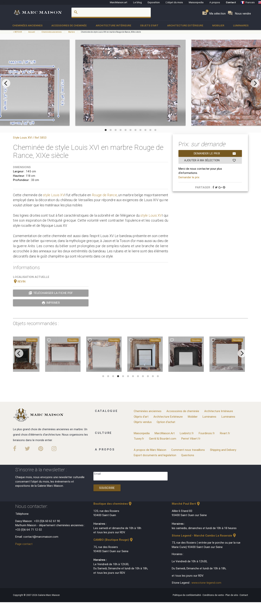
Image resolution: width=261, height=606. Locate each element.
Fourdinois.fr (207, 433)
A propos (214, 2)
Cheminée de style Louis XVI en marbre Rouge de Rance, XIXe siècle (111, 32)
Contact (231, 2)
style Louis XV (54, 195)
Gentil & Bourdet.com (162, 438)
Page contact (23, 544)
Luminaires (241, 25)
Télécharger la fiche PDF (50, 293)
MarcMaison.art (118, 2)
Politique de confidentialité (187, 595)
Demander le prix (215, 153)
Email (97, 473)
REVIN (19, 281)
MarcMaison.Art (165, 433)
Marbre (71, 32)
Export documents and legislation (155, 455)
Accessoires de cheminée (69, 25)
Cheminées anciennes (27, 25)
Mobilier (218, 25)
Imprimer (51, 303)
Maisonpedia (196, 2)
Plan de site (231, 595)
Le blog (137, 2)
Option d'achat (166, 422)
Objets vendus (143, 422)
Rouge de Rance (104, 195)
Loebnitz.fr (187, 433)
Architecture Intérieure (113, 25)
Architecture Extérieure (185, 25)
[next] (255, 83)
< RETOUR (17, 32)
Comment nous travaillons (188, 450)
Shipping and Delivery (223, 450)
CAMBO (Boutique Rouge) (113, 539)
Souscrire (107, 488)
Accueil (31, 32)
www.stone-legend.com (206, 582)
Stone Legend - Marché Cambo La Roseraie (204, 535)
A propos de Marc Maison (150, 450)
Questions (187, 455)
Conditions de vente (213, 595)
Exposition (154, 2)
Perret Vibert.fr (190, 438)
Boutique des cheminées (112, 503)
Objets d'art (149, 25)
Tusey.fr (139, 438)
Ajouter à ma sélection (210, 160)
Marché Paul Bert (186, 503)
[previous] (6, 83)
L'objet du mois (174, 2)
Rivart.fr (225, 433)
